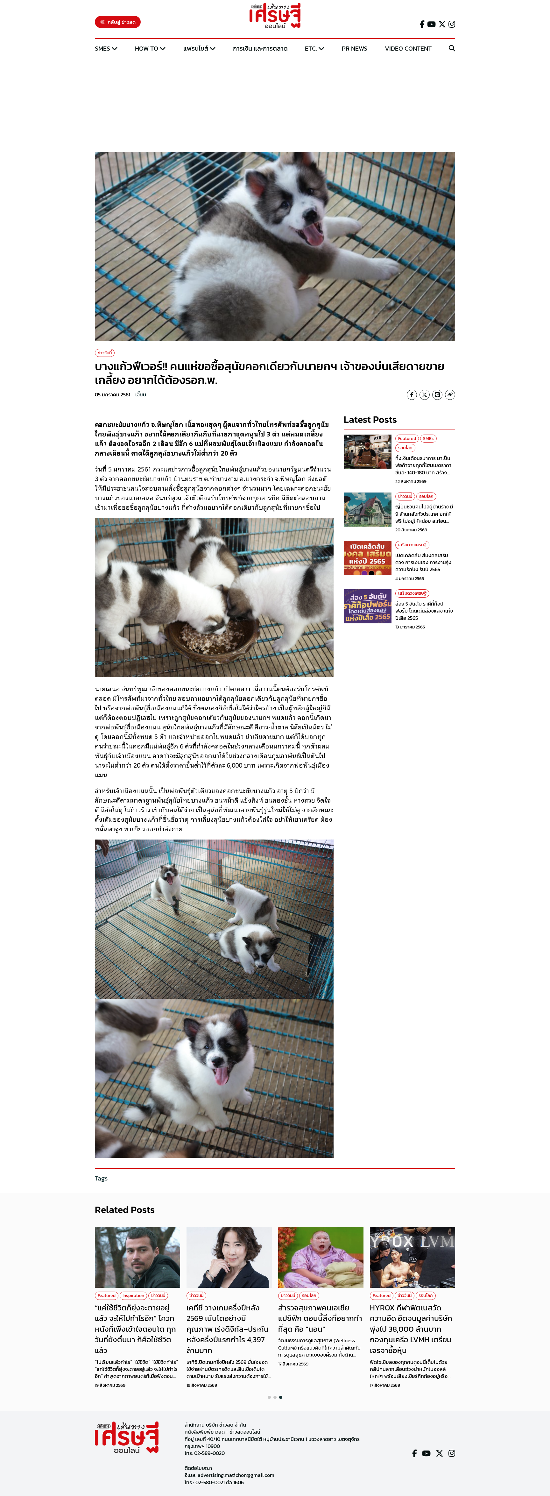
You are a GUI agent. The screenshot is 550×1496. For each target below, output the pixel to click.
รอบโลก (405, 447)
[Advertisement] (275, 103)
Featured (407, 438)
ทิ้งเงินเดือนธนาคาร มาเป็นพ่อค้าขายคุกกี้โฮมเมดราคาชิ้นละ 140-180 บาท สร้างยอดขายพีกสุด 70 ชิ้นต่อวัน (423, 468)
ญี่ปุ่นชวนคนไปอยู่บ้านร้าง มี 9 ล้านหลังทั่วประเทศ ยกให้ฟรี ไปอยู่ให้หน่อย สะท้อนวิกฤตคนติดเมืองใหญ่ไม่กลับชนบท (425, 521)
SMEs (102, 48)
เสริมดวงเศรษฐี (412, 545)
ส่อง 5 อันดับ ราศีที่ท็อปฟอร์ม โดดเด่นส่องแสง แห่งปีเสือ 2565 (424, 611)
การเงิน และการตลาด (260, 48)
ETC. (311, 48)
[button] (269, 1397)
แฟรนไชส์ (195, 48)
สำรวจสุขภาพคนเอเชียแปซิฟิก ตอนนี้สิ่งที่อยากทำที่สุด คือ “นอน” (320, 1318)
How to (146, 48)
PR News (354, 48)
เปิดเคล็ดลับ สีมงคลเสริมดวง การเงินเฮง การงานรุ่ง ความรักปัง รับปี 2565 (423, 562)
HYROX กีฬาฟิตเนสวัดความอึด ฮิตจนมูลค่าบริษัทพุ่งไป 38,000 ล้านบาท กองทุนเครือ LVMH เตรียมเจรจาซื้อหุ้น (411, 1329)
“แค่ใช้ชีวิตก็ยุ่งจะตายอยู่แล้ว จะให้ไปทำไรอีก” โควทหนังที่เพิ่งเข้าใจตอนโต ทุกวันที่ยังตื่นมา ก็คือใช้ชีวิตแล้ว (135, 1329)
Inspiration (133, 1295)
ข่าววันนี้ (105, 353)
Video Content (408, 48)
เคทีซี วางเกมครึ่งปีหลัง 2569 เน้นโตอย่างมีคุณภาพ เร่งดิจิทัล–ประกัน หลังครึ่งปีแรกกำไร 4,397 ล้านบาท (228, 1329)
